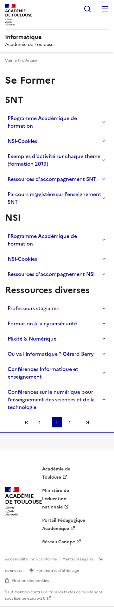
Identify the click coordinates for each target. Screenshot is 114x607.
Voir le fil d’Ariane (21, 60)
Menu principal (105, 9)
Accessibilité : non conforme (31, 559)
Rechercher (87, 9)
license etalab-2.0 (29, 598)
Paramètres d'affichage (57, 570)
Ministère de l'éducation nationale (55, 498)
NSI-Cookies (22, 141)
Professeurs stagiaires (33, 308)
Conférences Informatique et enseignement (43, 372)
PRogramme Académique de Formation (42, 122)
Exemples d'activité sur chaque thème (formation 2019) (54, 160)
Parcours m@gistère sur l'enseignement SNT (54, 198)
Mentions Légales (77, 559)
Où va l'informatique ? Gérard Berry (51, 354)
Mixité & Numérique (32, 338)
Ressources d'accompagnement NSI (51, 274)
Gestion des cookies (30, 581)
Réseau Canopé (58, 542)
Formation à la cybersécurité (42, 323)
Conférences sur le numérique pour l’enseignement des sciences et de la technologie (51, 399)
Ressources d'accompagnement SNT (52, 179)
